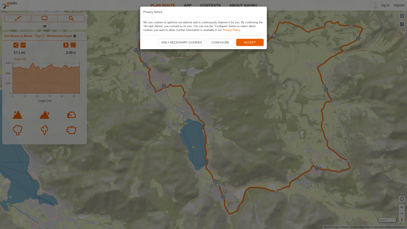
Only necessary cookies (181, 42)
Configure (220, 42)
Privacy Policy (231, 30)
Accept (250, 42)
